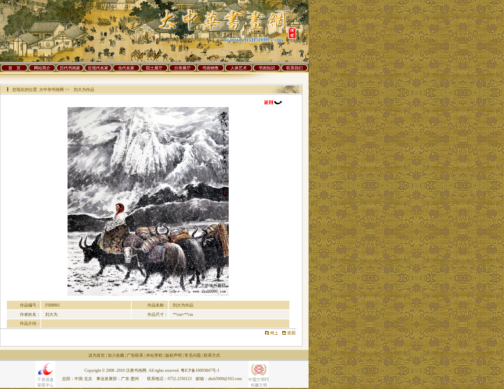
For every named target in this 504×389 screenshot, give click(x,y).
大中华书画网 (51, 89)
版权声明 (173, 355)
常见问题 (192, 355)
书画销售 (210, 68)
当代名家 (126, 68)
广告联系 (135, 355)
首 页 (14, 68)
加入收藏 (116, 355)
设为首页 (96, 355)
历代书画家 (70, 68)
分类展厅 (182, 68)
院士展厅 (154, 68)
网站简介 (42, 68)
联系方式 (212, 355)
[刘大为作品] (148, 294)
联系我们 (294, 68)
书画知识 (267, 68)
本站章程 (154, 355)
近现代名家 (98, 68)
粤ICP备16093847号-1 (200, 370)
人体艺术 (238, 68)
